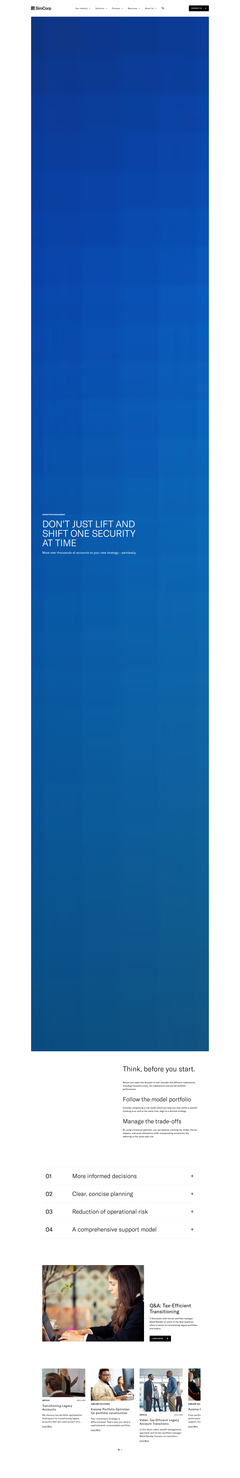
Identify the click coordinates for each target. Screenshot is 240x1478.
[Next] (194, 1406)
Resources (132, 8)
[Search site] (163, 8)
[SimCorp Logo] (41, 8)
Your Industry (81, 8)
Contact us (196, 8)
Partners (116, 8)
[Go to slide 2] (121, 1449)
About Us (149, 8)
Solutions (99, 8)
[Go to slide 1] (118, 1449)
